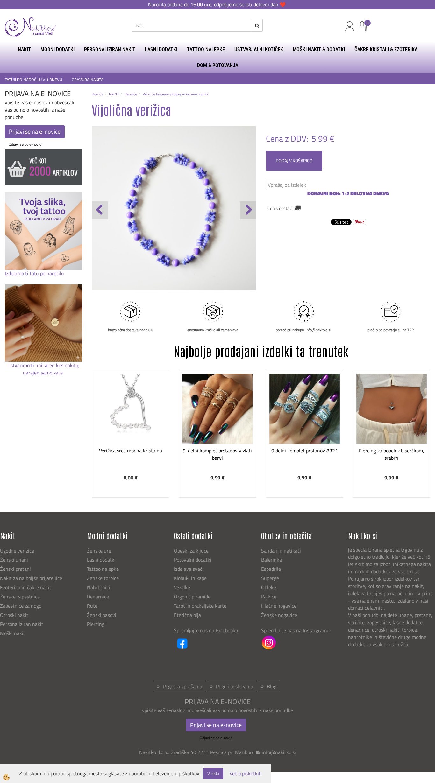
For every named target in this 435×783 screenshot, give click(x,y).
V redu (213, 773)
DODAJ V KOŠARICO (294, 160)
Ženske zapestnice (20, 596)
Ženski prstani (16, 569)
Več (131, 414)
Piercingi (96, 624)
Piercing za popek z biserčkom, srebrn (391, 454)
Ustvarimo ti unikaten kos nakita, (43, 365)
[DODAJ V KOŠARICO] (131, 430)
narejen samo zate (43, 372)
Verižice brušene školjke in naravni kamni (176, 94)
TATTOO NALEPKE (206, 49)
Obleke (268, 587)
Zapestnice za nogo (21, 606)
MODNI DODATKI (57, 49)
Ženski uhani (14, 559)
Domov (97, 94)
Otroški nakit (14, 615)
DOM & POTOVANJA (217, 65)
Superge (270, 578)
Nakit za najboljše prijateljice (31, 578)
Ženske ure (99, 551)
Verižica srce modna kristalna (130, 450)
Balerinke (271, 559)
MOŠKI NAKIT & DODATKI (319, 49)
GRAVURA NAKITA (87, 80)
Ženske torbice (103, 578)
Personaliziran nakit (21, 624)
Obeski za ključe (191, 551)
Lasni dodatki (101, 559)
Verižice (131, 94)
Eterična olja (187, 615)
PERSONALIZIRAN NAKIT (109, 49)
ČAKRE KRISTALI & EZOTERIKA (385, 49)
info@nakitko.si (279, 752)
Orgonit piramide (192, 596)
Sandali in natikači (281, 551)
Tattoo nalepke (103, 569)
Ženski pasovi (102, 615)
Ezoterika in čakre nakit (26, 587)
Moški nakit (13, 633)
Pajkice (268, 596)
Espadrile (271, 569)
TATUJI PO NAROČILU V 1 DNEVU (33, 80)
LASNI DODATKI (161, 49)
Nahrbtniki (98, 587)
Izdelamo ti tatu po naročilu (35, 273)
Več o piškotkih (246, 773)
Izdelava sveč (188, 569)
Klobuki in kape (190, 578)
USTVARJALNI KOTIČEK (258, 49)
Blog (271, 686)
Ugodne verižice (17, 551)
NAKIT (24, 49)
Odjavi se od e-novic (25, 144)
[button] (248, 210)
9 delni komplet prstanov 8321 (304, 450)
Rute (92, 606)
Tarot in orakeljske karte (200, 606)
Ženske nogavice (279, 615)
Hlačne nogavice (278, 606)
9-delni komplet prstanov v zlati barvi (217, 454)
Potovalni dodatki (192, 559)
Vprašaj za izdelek (287, 185)
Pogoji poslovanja (234, 686)
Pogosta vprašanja (182, 686)
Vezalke (182, 587)
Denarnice (98, 596)
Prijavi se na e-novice (35, 131)
